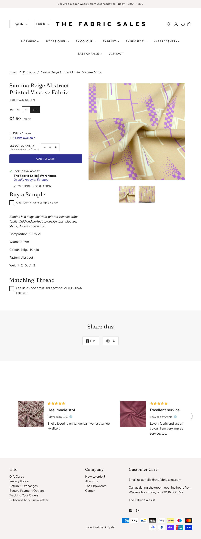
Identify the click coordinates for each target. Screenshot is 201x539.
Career (90, 490)
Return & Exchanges (23, 486)
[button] (192, 415)
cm (35, 109)
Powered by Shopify (101, 527)
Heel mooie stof (61, 410)
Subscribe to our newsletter (28, 500)
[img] (168, 24)
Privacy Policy (19, 481)
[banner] (100, 24)
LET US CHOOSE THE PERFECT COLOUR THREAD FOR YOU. (49, 291)
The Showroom (96, 486)
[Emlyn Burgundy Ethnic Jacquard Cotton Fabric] (31, 414)
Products (29, 72)
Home (13, 72)
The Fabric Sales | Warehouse (35, 176)
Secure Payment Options (26, 490)
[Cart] (189, 24)
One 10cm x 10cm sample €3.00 (37, 202)
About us (91, 481)
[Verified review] (70, 416)
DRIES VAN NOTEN (22, 99)
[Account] (175, 24)
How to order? (95, 476)
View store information (32, 186)
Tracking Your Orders (23, 495)
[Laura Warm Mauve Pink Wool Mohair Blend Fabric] (133, 414)
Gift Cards (16, 476)
